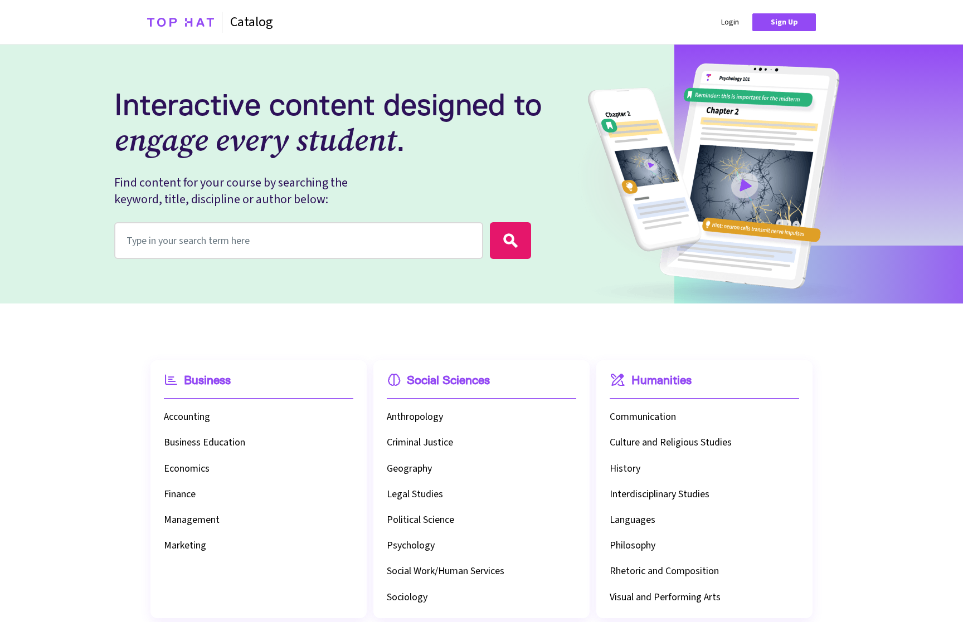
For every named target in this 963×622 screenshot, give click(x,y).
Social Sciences (448, 381)
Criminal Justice (420, 442)
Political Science (420, 520)
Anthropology (415, 417)
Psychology (411, 545)
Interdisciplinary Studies (659, 494)
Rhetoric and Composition (664, 571)
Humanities (661, 381)
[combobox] (298, 240)
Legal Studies (415, 494)
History (625, 469)
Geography (409, 469)
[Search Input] (510, 240)
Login (730, 22)
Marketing (185, 545)
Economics (187, 469)
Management (192, 520)
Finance (180, 494)
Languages (632, 520)
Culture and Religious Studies (671, 442)
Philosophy (632, 545)
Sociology (407, 597)
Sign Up (784, 22)
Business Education (204, 442)
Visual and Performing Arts (665, 597)
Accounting (187, 417)
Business (207, 381)
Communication (643, 417)
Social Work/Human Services (445, 571)
